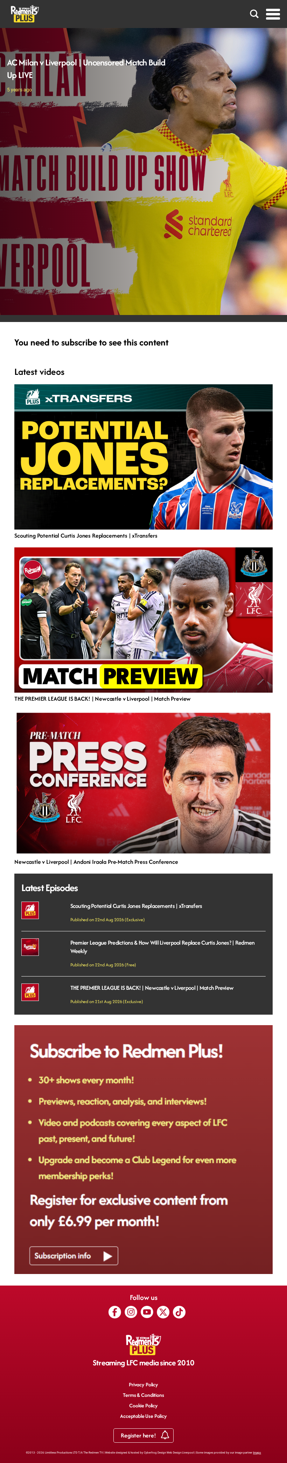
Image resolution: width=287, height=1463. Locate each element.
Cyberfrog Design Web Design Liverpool (169, 1453)
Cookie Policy (143, 1405)
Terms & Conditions (143, 1395)
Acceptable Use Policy (143, 1416)
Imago (257, 1453)
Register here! (139, 1435)
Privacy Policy (143, 1384)
